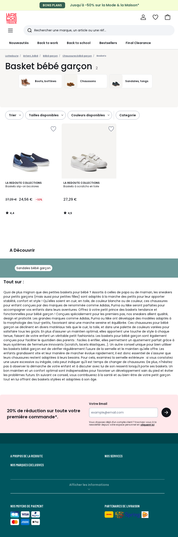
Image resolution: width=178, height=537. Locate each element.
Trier (12, 115)
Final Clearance (138, 43)
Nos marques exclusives (27, 465)
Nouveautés (19, 43)
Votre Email (98, 404)
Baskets (101, 55)
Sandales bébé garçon (33, 268)
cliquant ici (147, 424)
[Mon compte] (143, 17)
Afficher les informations (89, 485)
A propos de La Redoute (26, 456)
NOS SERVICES (113, 456)
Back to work (47, 43)
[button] (167, 17)
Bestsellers (108, 43)
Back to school (79, 43)
